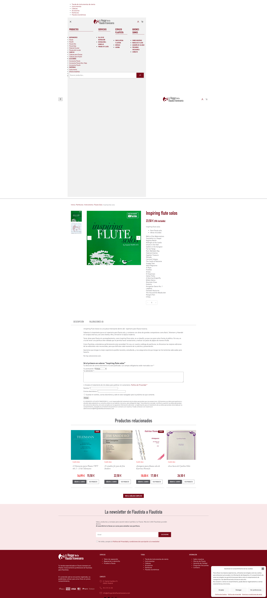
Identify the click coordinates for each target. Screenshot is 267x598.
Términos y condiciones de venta (252, 594)
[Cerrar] (70, 21)
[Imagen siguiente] (138, 238)
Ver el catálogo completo (133, 496)
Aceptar (221, 590)
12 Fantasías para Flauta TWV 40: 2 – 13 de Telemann (85, 467)
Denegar (238, 590)
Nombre (86, 388)
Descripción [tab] (78, 322)
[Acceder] (138, 22)
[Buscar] (140, 75)
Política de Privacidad (138, 385)
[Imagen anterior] (89, 238)
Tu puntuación (89, 369)
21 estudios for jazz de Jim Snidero (114, 467)
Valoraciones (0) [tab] (96, 322)
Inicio (73, 205)
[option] (76, 228)
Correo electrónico (90, 391)
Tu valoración (88, 371)
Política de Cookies (221, 594)
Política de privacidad (234, 594)
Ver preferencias (255, 590)
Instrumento (88, 205)
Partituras (79, 205)
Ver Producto (94, 482)
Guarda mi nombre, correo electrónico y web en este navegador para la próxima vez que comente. (120, 395)
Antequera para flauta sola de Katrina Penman (148, 467)
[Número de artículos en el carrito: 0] (142, 22)
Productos (73, 29)
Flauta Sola (98, 205)
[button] (263, 569)
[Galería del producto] (114, 238)
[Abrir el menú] (60, 99)
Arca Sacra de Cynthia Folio (179, 466)
